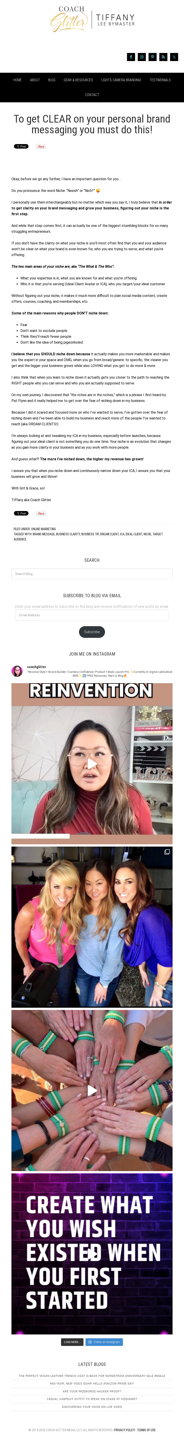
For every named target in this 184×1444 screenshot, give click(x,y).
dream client (109, 534)
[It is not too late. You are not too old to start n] (92, 927)
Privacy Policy (124, 1430)
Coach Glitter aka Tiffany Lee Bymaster (92, 28)
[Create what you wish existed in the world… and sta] (92, 763)
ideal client (134, 534)
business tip (90, 534)
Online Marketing (43, 529)
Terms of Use (146, 1430)
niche (147, 534)
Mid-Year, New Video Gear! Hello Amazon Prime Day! (92, 1383)
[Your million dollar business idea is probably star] (92, 1253)
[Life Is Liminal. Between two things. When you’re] (92, 1090)
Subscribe (92, 632)
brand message (44, 534)
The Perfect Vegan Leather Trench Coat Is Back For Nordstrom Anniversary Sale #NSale (92, 1376)
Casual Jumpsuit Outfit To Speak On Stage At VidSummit (92, 1399)
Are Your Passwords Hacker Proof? (92, 1391)
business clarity (68, 534)
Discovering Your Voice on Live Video (92, 1407)
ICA (122, 534)
